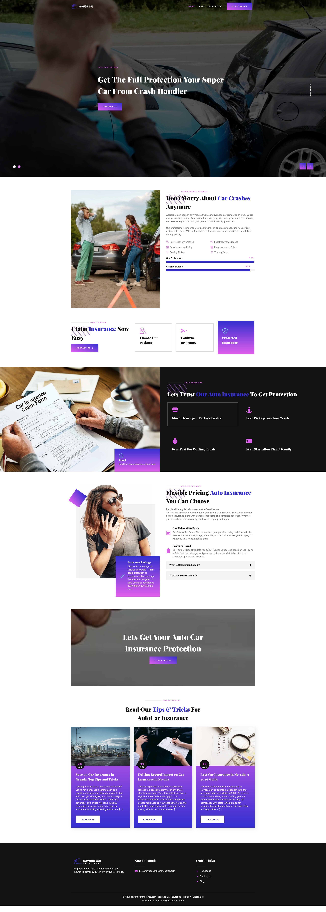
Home (192, 6)
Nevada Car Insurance (169, 897)
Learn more (87, 819)
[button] (303, 166)
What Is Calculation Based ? (184, 565)
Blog (202, 6)
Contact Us (215, 6)
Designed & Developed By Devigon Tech (163, 900)
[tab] (14, 166)
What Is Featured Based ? (183, 575)
